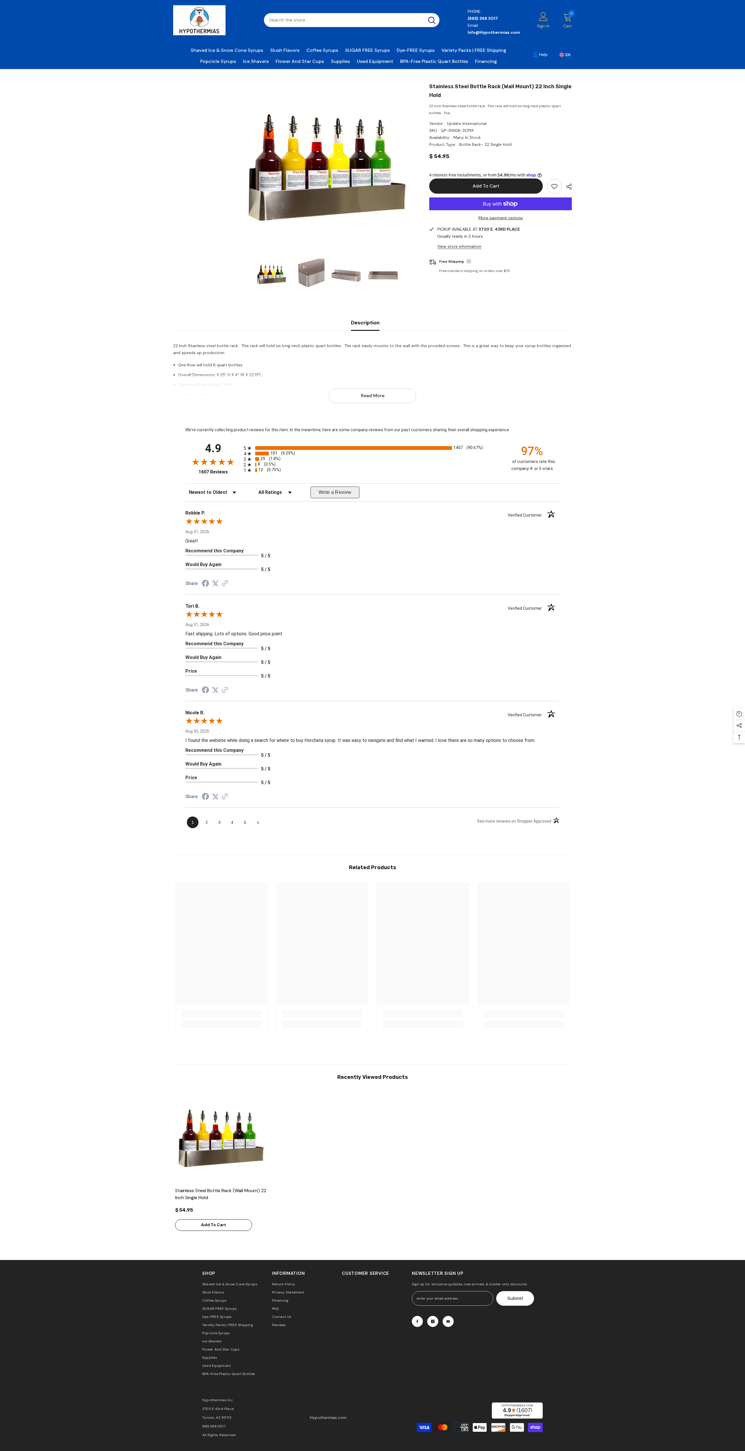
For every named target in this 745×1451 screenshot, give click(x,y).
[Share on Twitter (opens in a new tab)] (215, 583)
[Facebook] (417, 1321)
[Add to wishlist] (554, 186)
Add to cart (486, 186)
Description (365, 322)
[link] (540, 54)
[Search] (351, 20)
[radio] (372, 448)
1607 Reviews (219, 472)
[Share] (567, 187)
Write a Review (335, 492)
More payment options (500, 217)
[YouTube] (448, 1321)
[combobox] (344, 20)
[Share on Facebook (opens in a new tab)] (205, 584)
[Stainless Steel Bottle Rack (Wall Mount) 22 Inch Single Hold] (221, 1138)
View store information (459, 246)
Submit (515, 1298)
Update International (467, 123)
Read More (372, 396)
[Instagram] (432, 1321)
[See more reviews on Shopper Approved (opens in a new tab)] (225, 584)
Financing (486, 61)
